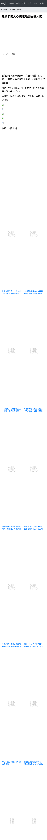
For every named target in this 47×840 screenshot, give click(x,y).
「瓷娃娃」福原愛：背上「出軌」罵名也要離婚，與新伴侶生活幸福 (11, 411)
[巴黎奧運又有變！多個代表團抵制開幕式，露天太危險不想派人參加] (34, 524)
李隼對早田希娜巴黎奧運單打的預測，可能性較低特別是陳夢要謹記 (33, 411)
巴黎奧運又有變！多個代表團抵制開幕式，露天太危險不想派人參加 (33, 529)
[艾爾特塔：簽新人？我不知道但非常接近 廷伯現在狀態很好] (12, 641)
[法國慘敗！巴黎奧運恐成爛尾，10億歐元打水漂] (12, 524)
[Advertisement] (23, 155)
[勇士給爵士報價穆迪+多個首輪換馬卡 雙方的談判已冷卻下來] (34, 759)
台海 (42, 3)
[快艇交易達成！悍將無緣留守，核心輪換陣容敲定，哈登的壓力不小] (12, 288)
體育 (29, 3)
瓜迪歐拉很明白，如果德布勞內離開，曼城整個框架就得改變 (33, 293)
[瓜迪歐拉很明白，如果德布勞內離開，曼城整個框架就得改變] (34, 288)
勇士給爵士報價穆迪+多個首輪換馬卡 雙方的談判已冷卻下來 (33, 764)
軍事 (23, 3)
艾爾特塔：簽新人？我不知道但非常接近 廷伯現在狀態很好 (11, 646)
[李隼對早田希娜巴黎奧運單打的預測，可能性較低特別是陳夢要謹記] (34, 406)
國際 (18, 3)
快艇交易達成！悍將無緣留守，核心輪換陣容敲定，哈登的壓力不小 (11, 293)
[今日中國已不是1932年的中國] (12, 759)
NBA (35, 3)
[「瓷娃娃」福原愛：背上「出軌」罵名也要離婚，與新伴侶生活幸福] (12, 406)
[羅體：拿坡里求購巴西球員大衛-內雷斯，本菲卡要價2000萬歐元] (34, 641)
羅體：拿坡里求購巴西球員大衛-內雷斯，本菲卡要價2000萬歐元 (33, 646)
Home (11, 3)
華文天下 (13, 9)
